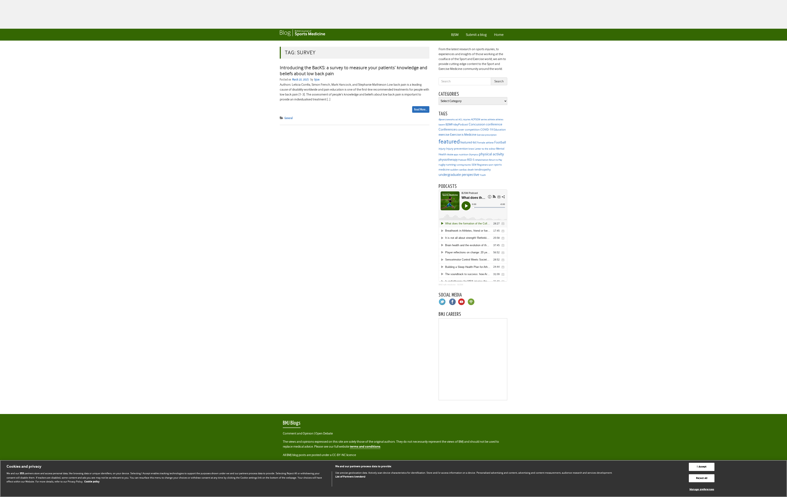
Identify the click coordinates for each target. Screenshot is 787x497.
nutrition (463, 154)
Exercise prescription (487, 135)
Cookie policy (92, 481)
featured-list (468, 142)
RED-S (470, 159)
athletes (499, 119)
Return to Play (495, 160)
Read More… (420, 109)
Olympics (473, 154)
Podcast (462, 159)
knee (471, 148)
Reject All (701, 478)
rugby (442, 164)
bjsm (317, 79)
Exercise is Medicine (463, 134)
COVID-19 (486, 129)
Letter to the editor (485, 148)
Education (500, 129)
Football (500, 142)
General (288, 118)
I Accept (701, 466)
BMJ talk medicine (447, 284)
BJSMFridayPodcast (457, 124)
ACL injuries (464, 119)
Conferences (448, 129)
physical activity (491, 154)
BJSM (454, 35)
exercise (444, 134)
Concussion (477, 124)
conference (494, 124)
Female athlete (485, 142)
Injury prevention (457, 148)
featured (449, 141)
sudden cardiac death (462, 169)
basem (442, 124)
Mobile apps (452, 154)
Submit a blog (476, 35)
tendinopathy (482, 169)
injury (442, 148)
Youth (483, 175)
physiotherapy (448, 159)
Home (499, 35)
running (451, 164)
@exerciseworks (447, 119)
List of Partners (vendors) (350, 476)
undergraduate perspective (459, 175)
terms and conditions (365, 447)
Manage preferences (701, 489)
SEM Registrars (480, 164)
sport (491, 165)
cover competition (468, 129)
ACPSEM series (479, 119)
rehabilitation (481, 160)
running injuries (463, 165)
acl (456, 119)
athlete (491, 119)
